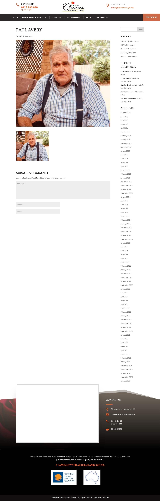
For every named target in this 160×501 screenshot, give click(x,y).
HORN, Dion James (127, 45)
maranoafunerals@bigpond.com (123, 414)
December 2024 (126, 182)
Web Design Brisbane (101, 497)
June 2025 (124, 158)
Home (15, 17)
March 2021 (125, 354)
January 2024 (125, 224)
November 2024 (127, 185)
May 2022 (124, 300)
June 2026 (124, 120)
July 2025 (124, 155)
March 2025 (125, 170)
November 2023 (127, 231)
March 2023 (125, 262)
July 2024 (124, 201)
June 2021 (124, 342)
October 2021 (126, 327)
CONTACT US (151, 17)
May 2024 (124, 208)
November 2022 (127, 277)
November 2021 (127, 323)
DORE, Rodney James (128, 49)
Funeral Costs (57, 17)
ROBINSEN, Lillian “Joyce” (130, 41)
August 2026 (125, 113)
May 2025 (124, 162)
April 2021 (124, 350)
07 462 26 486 (26, 10)
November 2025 (127, 147)
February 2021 (126, 358)
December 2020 (126, 365)
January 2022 (125, 316)
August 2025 (125, 151)
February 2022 (126, 312)
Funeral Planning (73, 17)
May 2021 (124, 346)
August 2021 (125, 335)
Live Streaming (102, 17)
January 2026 (125, 139)
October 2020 (126, 373)
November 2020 (127, 369)
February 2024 (126, 220)
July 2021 (124, 339)
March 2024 (125, 216)
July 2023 (124, 247)
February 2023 (126, 266)
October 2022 (126, 281)
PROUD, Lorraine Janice (129, 56)
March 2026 (125, 132)
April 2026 (124, 128)
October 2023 (126, 235)
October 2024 (126, 189)
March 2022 (125, 308)
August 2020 (125, 381)
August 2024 (125, 197)
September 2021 (127, 331)
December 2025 (126, 143)
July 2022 (124, 293)
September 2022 (127, 285)
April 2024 (124, 212)
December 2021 (126, 319)
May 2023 (124, 254)
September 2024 (127, 193)
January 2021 (125, 362)
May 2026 (124, 124)
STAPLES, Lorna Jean (128, 53)
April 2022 (124, 304)
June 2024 (124, 205)
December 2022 (126, 274)
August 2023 (125, 243)
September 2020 (127, 377)
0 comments (29, 36)
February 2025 (126, 174)
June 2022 (124, 297)
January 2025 (125, 178)
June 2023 (124, 250)
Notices (89, 17)
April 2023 (124, 258)
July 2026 (124, 116)
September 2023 (127, 239)
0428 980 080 (29, 7)
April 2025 (124, 166)
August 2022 (125, 289)
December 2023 (126, 228)
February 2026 (126, 136)
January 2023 (125, 270)
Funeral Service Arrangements (34, 17)
